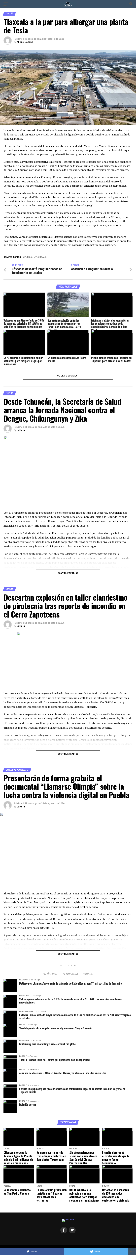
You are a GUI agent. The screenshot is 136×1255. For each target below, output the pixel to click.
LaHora (21, 430)
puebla (28, 257)
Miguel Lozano (25, 42)
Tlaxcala (40, 257)
